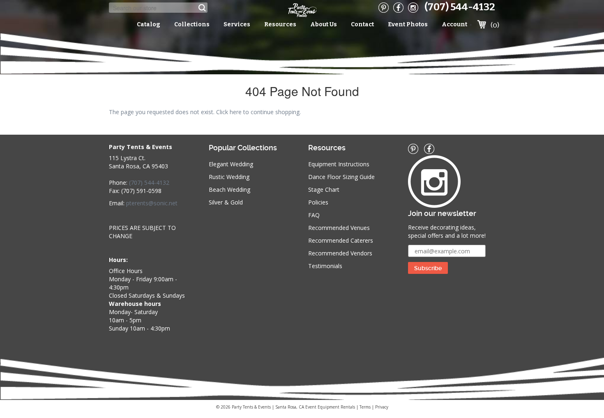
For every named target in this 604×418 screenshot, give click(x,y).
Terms (365, 407)
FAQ (314, 215)
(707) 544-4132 (459, 7)
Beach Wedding (229, 189)
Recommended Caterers (340, 240)
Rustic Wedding (229, 177)
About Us (323, 24)
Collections (192, 24)
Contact (362, 24)
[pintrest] (383, 7)
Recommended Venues (339, 228)
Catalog (148, 24)
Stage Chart (323, 189)
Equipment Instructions (338, 164)
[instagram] (413, 7)
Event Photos (408, 24)
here (236, 112)
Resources (280, 24)
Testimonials (325, 266)
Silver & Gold (226, 202)
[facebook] (398, 7)
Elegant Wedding (231, 164)
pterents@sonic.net (152, 203)
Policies (318, 202)
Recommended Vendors (340, 253)
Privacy (381, 407)
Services (237, 24)
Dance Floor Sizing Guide (341, 177)
